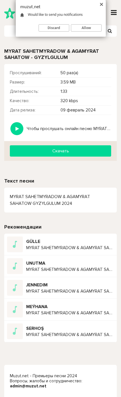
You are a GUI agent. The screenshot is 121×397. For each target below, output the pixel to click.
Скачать (60, 151)
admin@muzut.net (28, 386)
